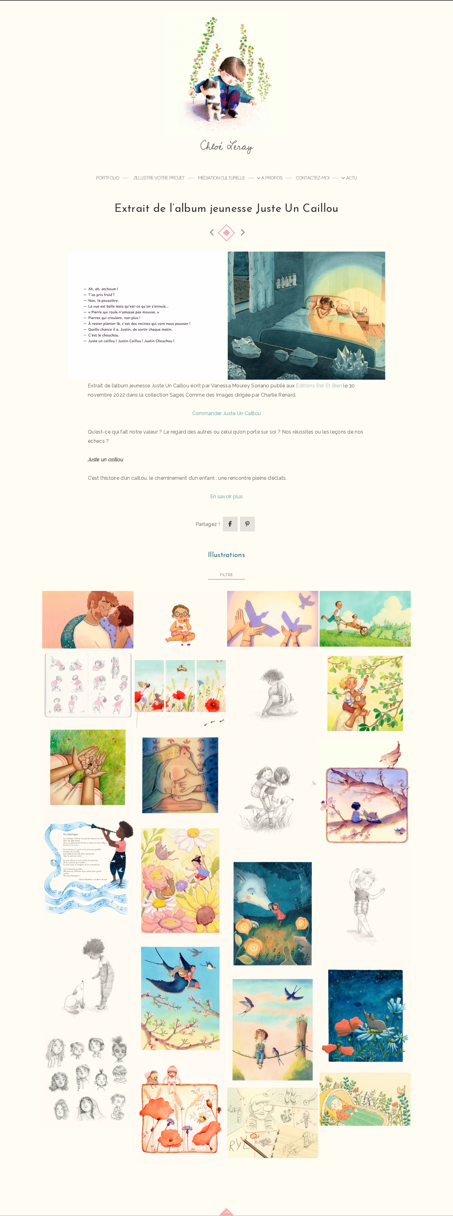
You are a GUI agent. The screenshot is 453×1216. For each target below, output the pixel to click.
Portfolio (107, 178)
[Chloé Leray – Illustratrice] (226, 74)
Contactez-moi (312, 178)
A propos (271, 178)
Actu (351, 178)
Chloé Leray (226, 146)
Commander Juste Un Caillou (226, 413)
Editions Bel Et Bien (319, 386)
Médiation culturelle (221, 178)
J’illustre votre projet (159, 178)
